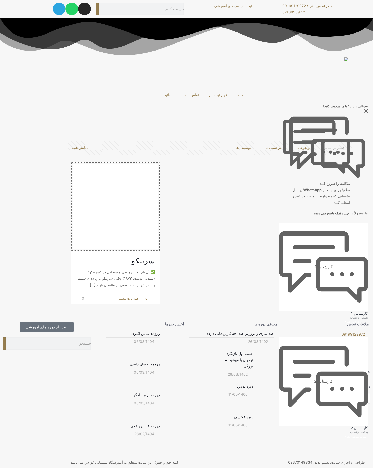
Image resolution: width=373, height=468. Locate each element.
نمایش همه (80, 147)
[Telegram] (59, 9)
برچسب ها (273, 147)
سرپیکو (143, 260)
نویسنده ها (243, 147)
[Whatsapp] (71, 9)
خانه (240, 95)
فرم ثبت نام (218, 95)
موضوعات (303, 147)
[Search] (97, 9)
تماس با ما (191, 95)
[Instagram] (84, 9)
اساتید (168, 95)
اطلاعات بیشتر (128, 298)
